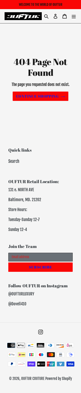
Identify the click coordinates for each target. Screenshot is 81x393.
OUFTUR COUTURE (32, 378)
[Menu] (73, 16)
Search (13, 161)
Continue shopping (37, 96)
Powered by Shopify (58, 378)
